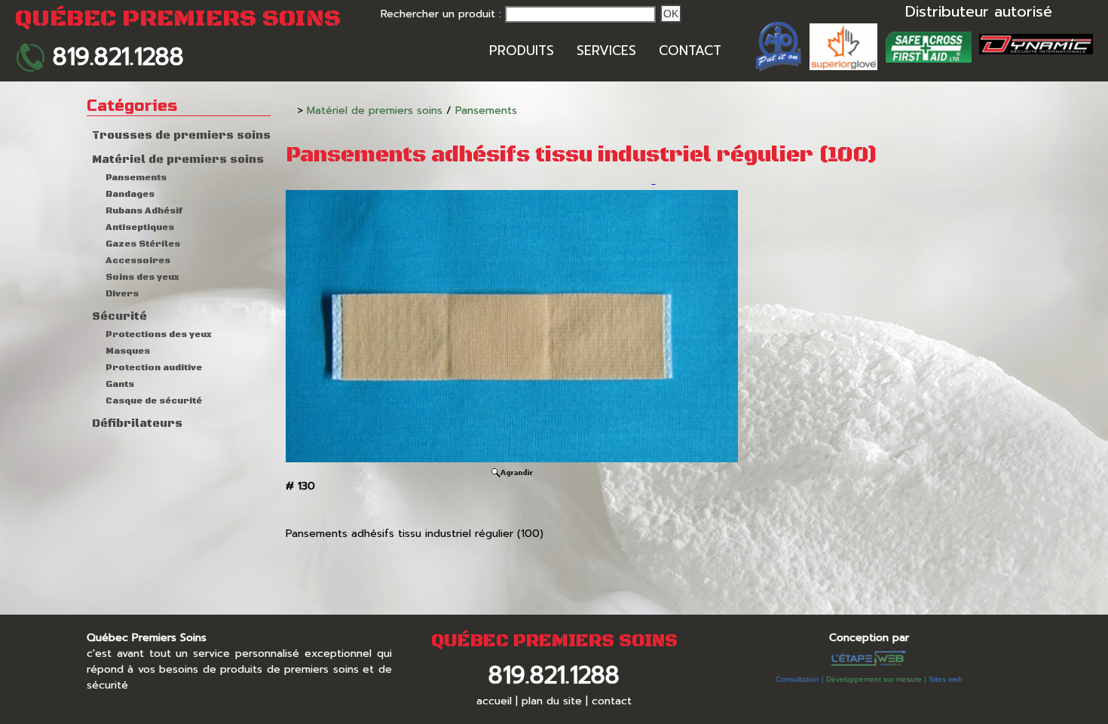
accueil (494, 701)
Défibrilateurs (137, 424)
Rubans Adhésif (144, 210)
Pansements (136, 177)
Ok (670, 14)
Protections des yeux (159, 334)
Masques (128, 351)
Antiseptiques (140, 227)
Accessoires (138, 260)
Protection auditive (154, 367)
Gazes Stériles (143, 244)
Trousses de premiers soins (181, 136)
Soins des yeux (142, 277)
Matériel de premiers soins (178, 160)
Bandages (130, 194)
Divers (122, 293)
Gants (120, 384)
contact (612, 701)
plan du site (552, 701)
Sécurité (119, 317)
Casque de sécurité (154, 400)
